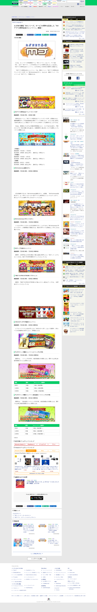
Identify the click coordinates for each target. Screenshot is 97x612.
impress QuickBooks (73, 574)
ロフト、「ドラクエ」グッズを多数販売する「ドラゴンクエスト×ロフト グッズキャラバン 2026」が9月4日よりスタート (74, 23)
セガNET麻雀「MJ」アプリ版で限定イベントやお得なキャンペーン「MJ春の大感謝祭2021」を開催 (53, 529)
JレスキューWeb (59, 577)
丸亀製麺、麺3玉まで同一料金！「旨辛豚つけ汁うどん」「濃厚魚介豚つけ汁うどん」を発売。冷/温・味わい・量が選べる (74, 275)
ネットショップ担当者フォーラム (33, 572)
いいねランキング (79, 85)
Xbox (42, 450)
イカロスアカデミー (60, 579)
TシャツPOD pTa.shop (74, 583)
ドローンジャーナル (17, 579)
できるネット (16, 588)
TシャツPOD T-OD (47, 574)
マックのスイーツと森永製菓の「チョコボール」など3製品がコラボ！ (77, 330)
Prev (16, 463)
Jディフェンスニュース (61, 572)
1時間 (65, 19)
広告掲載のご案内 (34, 595)
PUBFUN (70, 577)
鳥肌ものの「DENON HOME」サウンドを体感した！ (76, 67)
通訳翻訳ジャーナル (60, 574)
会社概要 (61, 595)
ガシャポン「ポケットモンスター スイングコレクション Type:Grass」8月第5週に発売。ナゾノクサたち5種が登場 (77, 139)
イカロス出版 (57, 568)
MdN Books (58, 583)
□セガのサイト (17, 513)
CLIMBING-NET (46, 583)
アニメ (53, 444)
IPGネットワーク (71, 581)
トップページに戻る (36, 558)
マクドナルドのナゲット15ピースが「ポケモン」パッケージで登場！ (77, 305)
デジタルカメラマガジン (18, 585)
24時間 (71, 19)
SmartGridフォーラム (30, 570)
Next (57, 463)
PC (45, 6)
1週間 (77, 19)
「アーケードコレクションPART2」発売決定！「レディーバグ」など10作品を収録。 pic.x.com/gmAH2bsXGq (74, 105)
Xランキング (69, 83)
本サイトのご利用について (17, 595)
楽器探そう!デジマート (47, 572)
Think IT (15, 570)
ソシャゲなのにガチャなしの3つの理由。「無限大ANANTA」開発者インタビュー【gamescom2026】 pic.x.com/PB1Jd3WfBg (74, 110)
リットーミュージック (47, 570)
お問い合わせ (27, 595)
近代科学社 (43, 585)
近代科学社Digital (46, 587)
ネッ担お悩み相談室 (17, 581)
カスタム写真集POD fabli (74, 585)
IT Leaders (15, 577)
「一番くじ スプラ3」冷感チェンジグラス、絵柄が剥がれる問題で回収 (77, 247)
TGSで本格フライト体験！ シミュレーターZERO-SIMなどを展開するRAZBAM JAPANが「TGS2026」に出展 (77, 258)
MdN (56, 581)
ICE (68, 568)
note (46, 34)
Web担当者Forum (17, 572)
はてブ (39, 34)
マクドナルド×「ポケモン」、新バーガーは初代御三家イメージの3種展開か (77, 314)
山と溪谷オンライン (47, 581)
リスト (24, 34)
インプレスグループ (69, 595)
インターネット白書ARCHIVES (19, 590)
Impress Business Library (31, 574)
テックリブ (57, 588)
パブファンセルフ (73, 579)
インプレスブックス (30, 585)
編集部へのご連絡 (43, 595)
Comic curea (72, 572)
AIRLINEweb (58, 570)
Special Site (69, 41)
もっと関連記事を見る (36, 553)
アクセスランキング (71, 17)
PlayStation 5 (31, 444)
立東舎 (44, 577)
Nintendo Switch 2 (19, 444)
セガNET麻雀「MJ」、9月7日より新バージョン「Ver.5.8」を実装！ (53, 542)
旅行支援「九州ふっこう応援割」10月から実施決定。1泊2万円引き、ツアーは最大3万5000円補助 (74, 271)
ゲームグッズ (42, 444)
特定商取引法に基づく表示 (80, 595)
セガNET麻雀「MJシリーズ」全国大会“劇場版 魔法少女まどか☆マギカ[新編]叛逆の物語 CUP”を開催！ (28, 543)
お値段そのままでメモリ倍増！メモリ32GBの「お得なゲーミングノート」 (77, 51)
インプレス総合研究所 (17, 574)
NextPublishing (29, 587)
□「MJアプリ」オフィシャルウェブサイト (24, 517)
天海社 (70, 570)
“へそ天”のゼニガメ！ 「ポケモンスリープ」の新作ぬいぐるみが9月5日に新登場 (77, 193)
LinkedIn (54, 34)
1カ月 (82, 19)
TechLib (57, 590)
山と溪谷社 (43, 579)
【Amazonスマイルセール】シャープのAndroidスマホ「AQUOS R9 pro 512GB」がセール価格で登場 (75, 33)
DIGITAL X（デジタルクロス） (32, 579)
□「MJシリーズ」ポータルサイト (22, 515)
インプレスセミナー (30, 577)
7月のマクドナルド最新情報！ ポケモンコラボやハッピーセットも (75, 287)
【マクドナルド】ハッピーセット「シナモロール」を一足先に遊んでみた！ (77, 325)
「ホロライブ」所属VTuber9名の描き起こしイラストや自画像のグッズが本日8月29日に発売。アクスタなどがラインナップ (74, 26)
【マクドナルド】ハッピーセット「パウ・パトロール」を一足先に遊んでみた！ (77, 319)
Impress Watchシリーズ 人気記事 (74, 262)
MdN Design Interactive (61, 585)
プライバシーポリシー (53, 595)
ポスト (20, 34)
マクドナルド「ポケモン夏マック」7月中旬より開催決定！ (77, 296)
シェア (31, 34)
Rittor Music (44, 568)
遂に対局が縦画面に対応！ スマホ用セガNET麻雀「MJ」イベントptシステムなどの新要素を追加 (28, 529)
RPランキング (68, 85)
